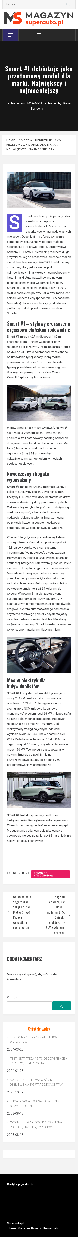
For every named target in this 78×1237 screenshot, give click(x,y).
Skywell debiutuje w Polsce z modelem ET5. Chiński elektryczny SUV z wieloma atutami (55, 914)
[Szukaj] (61, 1005)
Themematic (50, 1228)
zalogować (29, 974)
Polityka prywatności (20, 1184)
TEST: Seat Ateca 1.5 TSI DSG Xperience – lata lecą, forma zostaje (38, 1061)
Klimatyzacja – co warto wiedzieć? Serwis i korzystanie (35, 1104)
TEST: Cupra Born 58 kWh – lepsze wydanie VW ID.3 (34, 1040)
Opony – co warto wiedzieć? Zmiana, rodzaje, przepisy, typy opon (36, 1125)
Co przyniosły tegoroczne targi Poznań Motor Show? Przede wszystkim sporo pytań (22, 912)
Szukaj (13, 998)
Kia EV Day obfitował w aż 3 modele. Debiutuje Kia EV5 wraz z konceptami (37, 1082)
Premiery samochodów (43, 874)
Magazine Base (28, 1228)
